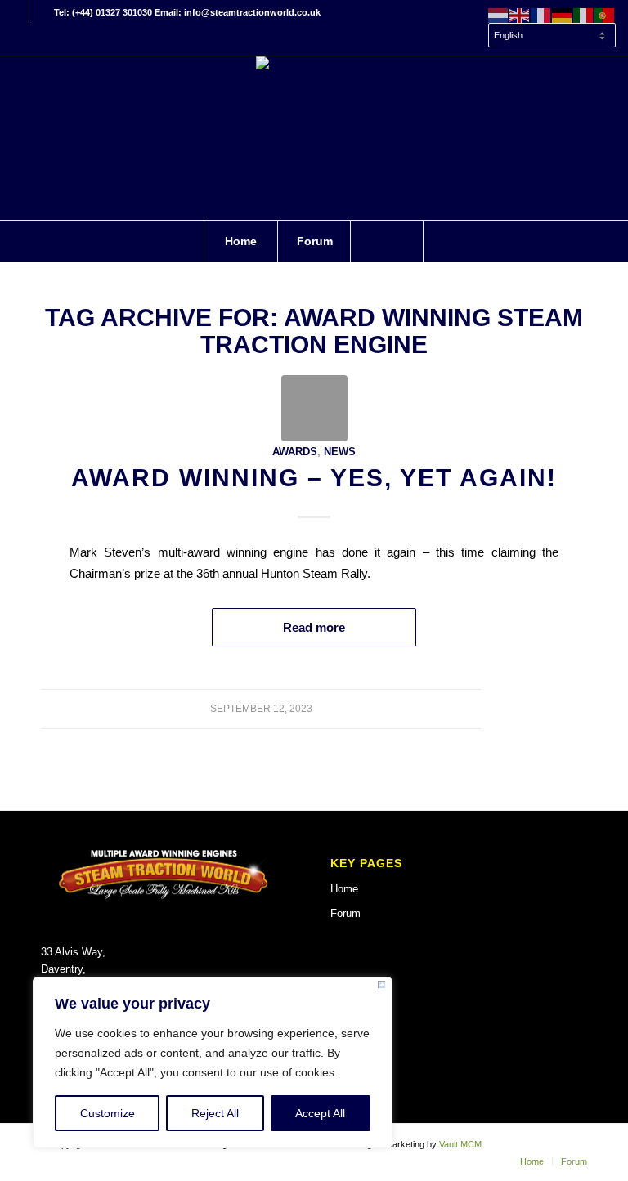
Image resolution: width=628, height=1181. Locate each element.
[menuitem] (548, 36)
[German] (562, 14)
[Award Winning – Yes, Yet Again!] (314, 408)
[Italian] (583, 14)
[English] (520, 14)
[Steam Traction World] (314, 138)
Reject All (215, 1113)
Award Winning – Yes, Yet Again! (314, 477)
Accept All (320, 1113)
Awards (294, 451)
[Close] (381, 987)
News (340, 451)
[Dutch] (498, 14)
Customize (107, 1113)
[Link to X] (41, 12)
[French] (541, 14)
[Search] (387, 241)
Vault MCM (460, 1144)
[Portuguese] (605, 14)
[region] (212, 1062)
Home (344, 889)
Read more (314, 627)
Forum (345, 913)
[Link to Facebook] (17, 12)
